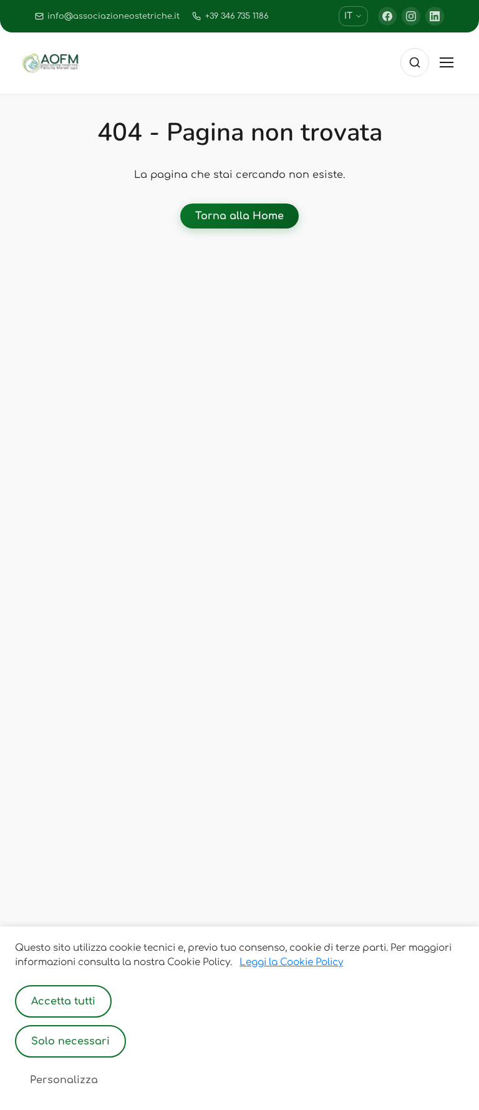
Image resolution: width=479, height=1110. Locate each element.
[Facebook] (387, 16)
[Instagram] (411, 16)
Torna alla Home (239, 216)
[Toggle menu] (446, 62)
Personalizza (64, 1080)
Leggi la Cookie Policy (291, 962)
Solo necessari (70, 1041)
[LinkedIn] (434, 16)
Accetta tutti (63, 1001)
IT (348, 16)
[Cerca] (414, 62)
